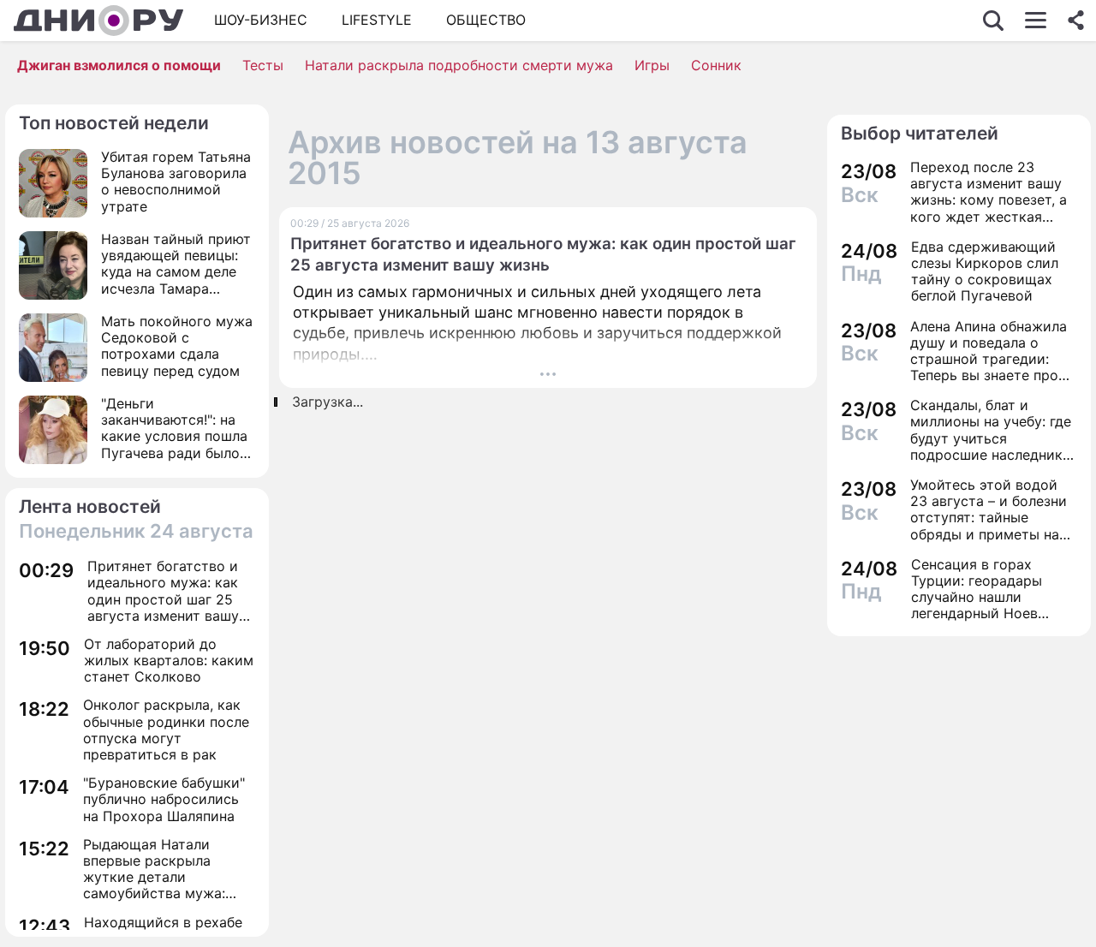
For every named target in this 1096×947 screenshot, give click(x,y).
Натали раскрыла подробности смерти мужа (459, 65)
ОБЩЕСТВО (486, 19)
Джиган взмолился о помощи (119, 65)
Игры (652, 65)
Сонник (716, 65)
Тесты (262, 65)
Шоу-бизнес (260, 19)
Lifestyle (377, 19)
